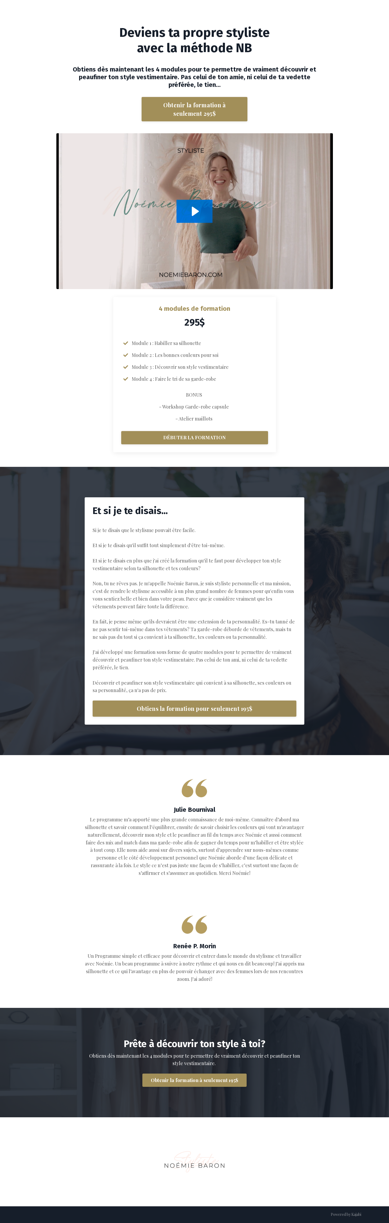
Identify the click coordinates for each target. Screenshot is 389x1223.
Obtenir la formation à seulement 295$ (194, 109)
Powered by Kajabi (346, 1214)
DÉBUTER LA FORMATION (194, 437)
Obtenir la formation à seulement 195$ (194, 1080)
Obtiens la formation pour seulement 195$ (194, 708)
